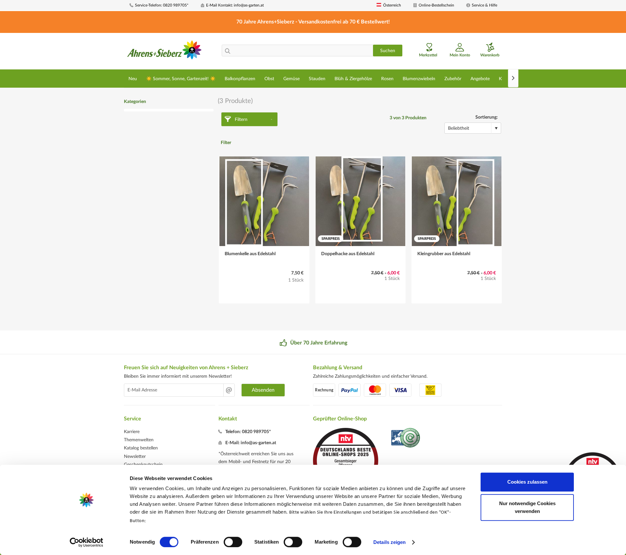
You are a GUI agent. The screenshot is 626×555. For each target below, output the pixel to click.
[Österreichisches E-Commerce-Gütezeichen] (406, 438)
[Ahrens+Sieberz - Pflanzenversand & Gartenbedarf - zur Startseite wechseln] (164, 52)
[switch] (233, 542)
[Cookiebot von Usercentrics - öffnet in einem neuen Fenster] (86, 542)
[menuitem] (162, 5)
